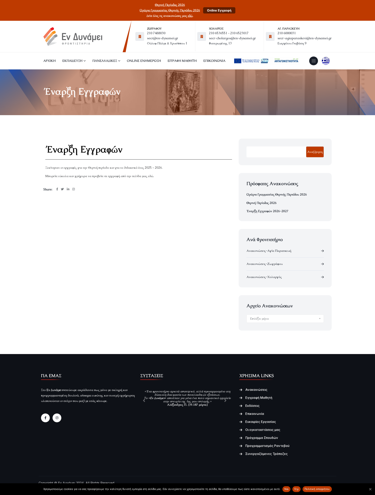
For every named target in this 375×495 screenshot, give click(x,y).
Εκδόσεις (252, 406)
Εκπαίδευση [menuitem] (72, 61)
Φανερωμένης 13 (220, 43)
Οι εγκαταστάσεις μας (262, 430)
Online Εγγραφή (219, 10)
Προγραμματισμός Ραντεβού (267, 446)
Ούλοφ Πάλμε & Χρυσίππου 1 (167, 43)
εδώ (190, 16)
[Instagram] (57, 417)
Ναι (286, 489)
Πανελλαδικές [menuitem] (104, 61)
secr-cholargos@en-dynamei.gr (232, 38)
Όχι (296, 489)
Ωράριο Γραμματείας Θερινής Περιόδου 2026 (170, 10)
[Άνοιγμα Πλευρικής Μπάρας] (314, 61)
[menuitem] (266, 60)
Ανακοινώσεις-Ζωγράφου (264, 264)
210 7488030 (156, 33)
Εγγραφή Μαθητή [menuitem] (182, 61)
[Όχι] (370, 489)
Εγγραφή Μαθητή (258, 398)
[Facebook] (45, 417)
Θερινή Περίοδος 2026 (170, 5)
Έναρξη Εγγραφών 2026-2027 (267, 211)
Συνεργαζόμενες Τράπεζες (266, 454)
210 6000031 (287, 33)
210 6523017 (239, 33)
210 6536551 (218, 33)
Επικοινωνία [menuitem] (214, 61)
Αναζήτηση (315, 152)
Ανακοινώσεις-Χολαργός (264, 277)
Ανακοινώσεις (256, 390)
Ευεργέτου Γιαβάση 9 (292, 43)
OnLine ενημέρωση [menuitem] (144, 61)
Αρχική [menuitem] (49, 61)
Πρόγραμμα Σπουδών (261, 438)
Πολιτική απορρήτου (317, 489)
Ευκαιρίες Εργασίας (260, 422)
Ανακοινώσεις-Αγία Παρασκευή (268, 251)
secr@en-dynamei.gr (162, 38)
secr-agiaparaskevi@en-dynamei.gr (305, 38)
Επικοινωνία (254, 414)
